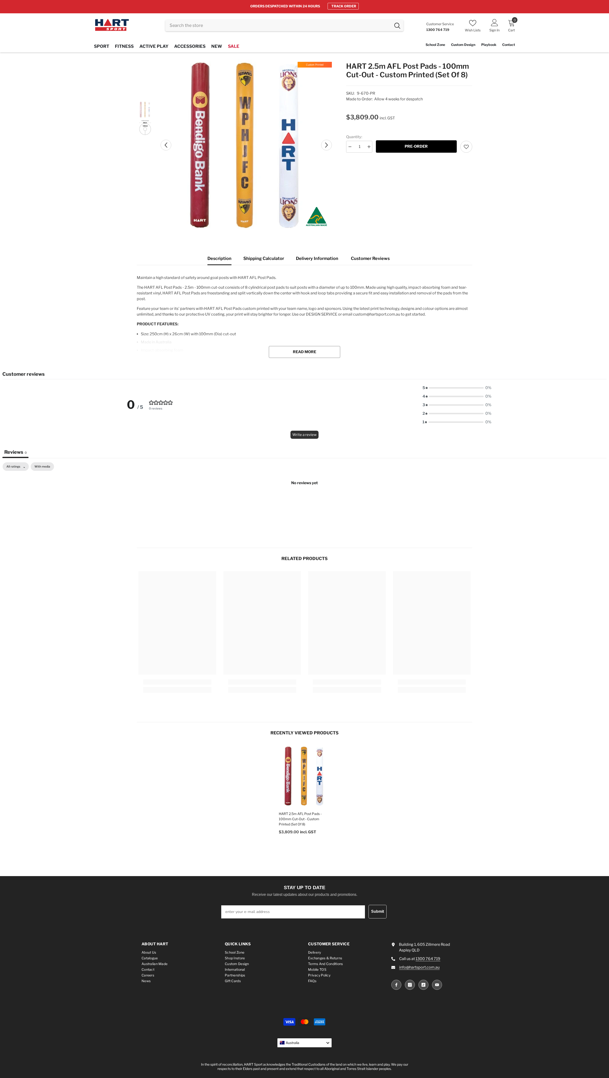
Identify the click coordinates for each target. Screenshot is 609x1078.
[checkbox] (42, 466)
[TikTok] (423, 985)
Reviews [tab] (15, 452)
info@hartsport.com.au (419, 967)
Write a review (304, 435)
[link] (177, 682)
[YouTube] (437, 985)
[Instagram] (410, 985)
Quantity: (354, 137)
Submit (377, 911)
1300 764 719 (428, 958)
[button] (166, 145)
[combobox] (278, 25)
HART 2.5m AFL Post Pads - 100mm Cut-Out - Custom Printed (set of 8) (300, 819)
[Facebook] (396, 985)
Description (219, 258)
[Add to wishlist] (466, 147)
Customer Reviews (370, 258)
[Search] (284, 25)
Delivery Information (317, 258)
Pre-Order (416, 146)
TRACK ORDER (343, 6)
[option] (304, 6)
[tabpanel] (304, 499)
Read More (304, 352)
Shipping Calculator (263, 258)
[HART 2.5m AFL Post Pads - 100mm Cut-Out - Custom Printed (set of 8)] (304, 776)
